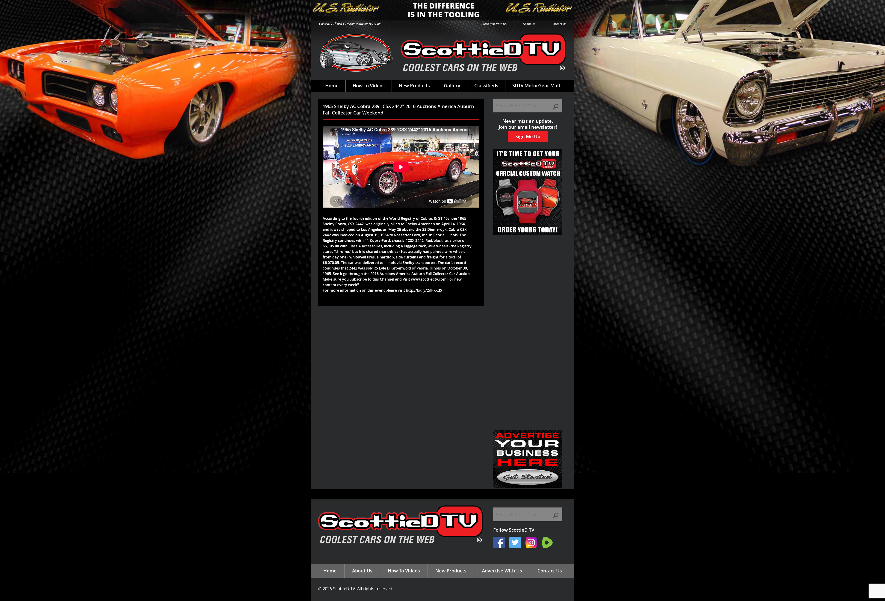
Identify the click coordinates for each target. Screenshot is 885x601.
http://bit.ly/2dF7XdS (424, 290)
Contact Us (559, 24)
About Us (529, 24)
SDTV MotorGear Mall (536, 85)
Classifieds (486, 85)
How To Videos (369, 85)
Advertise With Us (495, 24)
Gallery (452, 85)
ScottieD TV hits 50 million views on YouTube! (349, 24)
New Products (414, 85)
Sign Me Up (527, 136)
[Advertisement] (402, 320)
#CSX (409, 240)
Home (332, 85)
